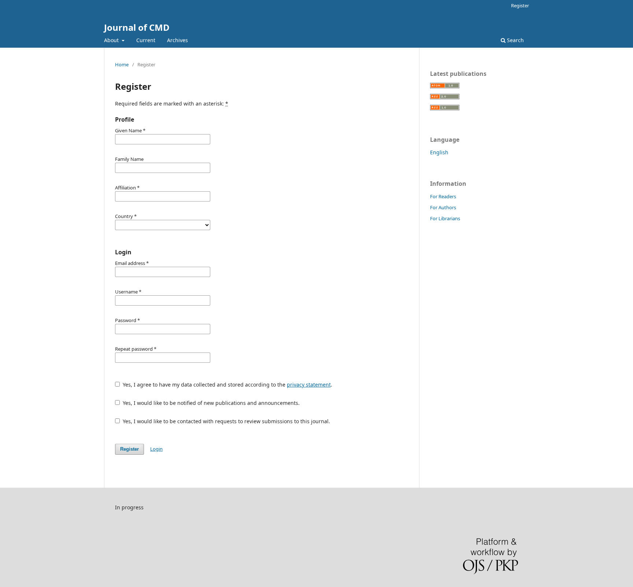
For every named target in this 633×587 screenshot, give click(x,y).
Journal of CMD (137, 27)
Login (156, 449)
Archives (177, 40)
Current (145, 40)
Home (122, 64)
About (112, 40)
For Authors (443, 207)
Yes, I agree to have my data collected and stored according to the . (226, 384)
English (439, 152)
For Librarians (445, 218)
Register (520, 5)
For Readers (443, 196)
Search (515, 40)
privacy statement (309, 384)
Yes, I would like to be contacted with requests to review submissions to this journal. (225, 421)
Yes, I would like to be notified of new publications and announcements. (210, 402)
